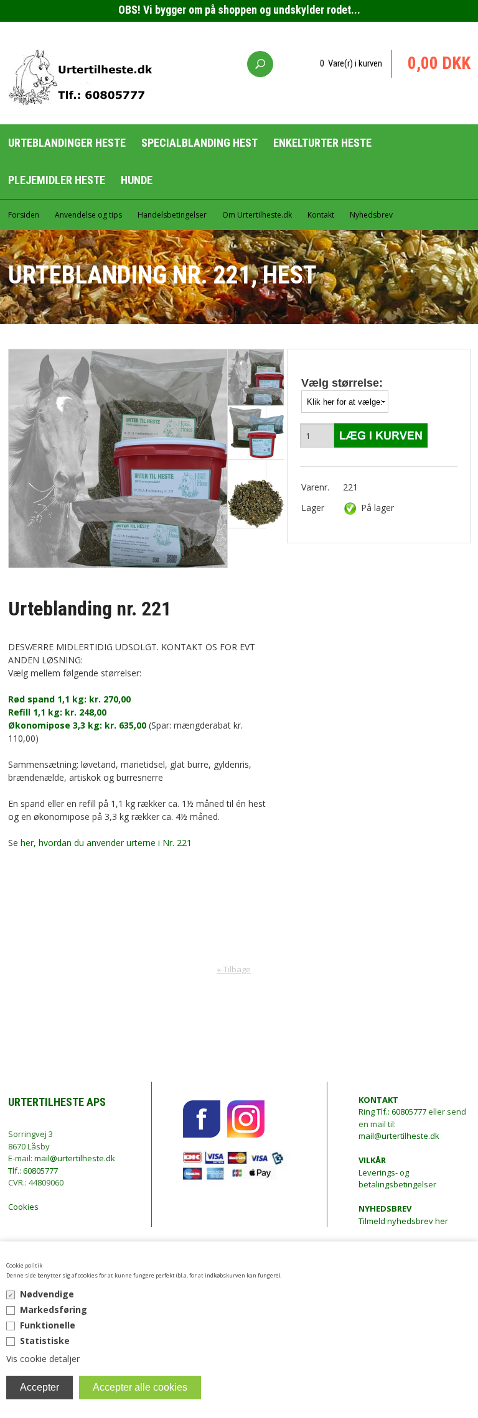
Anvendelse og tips (88, 214)
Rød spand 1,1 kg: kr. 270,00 (69, 699)
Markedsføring (53, 1309)
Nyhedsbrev (371, 214)
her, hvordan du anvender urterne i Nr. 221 (106, 843)
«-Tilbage (234, 969)
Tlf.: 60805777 (33, 1170)
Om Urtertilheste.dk (257, 214)
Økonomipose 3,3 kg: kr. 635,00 (77, 725)
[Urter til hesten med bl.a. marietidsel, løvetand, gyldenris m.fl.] (256, 377)
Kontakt (320, 214)
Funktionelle (47, 1325)
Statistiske (45, 1341)
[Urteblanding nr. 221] (256, 503)
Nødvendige (47, 1294)
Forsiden (23, 214)
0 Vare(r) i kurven (351, 63)
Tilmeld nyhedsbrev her (403, 1215)
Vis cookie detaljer (43, 1359)
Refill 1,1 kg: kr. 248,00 (57, 712)
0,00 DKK (439, 63)
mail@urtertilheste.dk (74, 1158)
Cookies (23, 1206)
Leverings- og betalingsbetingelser (397, 1172)
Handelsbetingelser (172, 214)
